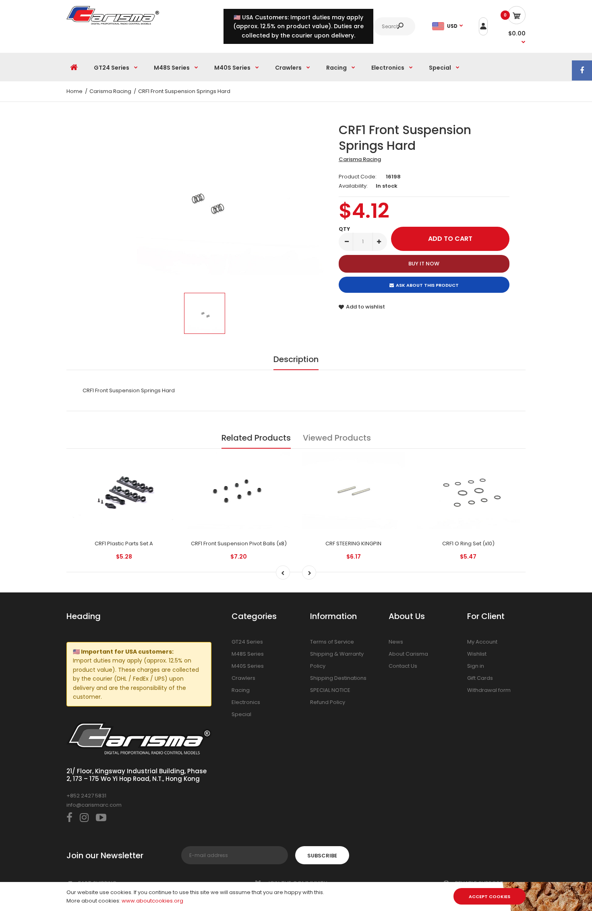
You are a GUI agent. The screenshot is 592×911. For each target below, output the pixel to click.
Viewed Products (337, 437)
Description (296, 359)
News (396, 642)
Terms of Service (332, 642)
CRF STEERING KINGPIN (353, 543)
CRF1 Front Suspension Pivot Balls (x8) (239, 543)
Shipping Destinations (338, 678)
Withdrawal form (489, 690)
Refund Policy (327, 702)
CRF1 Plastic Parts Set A (124, 543)
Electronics (246, 702)
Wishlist (476, 654)
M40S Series (248, 666)
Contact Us (403, 666)
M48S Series (248, 654)
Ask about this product (427, 285)
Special (241, 714)
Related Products (256, 437)
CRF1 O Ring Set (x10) (468, 543)
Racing (241, 690)
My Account (482, 642)
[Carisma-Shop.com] (112, 23)
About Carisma (408, 654)
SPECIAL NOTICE (330, 690)
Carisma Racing (360, 159)
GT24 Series (247, 642)
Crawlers (243, 678)
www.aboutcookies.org (152, 901)
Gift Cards (480, 678)
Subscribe (322, 855)
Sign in (475, 666)
